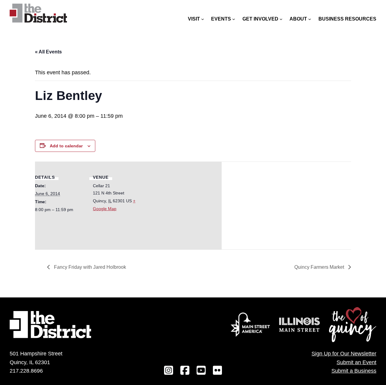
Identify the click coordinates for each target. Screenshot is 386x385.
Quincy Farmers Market (319, 267)
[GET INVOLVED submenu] (281, 19)
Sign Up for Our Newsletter (344, 354)
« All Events (48, 51)
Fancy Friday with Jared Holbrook (89, 267)
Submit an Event (356, 362)
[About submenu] (309, 19)
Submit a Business (353, 371)
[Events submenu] (233, 19)
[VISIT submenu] (202, 19)
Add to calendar (66, 145)
